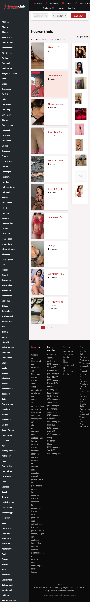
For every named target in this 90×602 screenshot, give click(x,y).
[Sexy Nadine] (80, 51)
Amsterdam (54, 51)
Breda (66, 357)
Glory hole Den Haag (51, 440)
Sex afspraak (83, 370)
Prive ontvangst (83, 425)
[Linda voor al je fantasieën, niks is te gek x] (80, 82)
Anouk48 (51, 431)
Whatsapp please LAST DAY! (62, 160)
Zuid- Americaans (57, 132)
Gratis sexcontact (83, 413)
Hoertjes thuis (83, 405)
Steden (68, 3)
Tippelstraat (83, 409)
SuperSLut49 (52, 377)
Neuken (61, 8)
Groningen (67, 371)
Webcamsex (83, 363)
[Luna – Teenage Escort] (80, 175)
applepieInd (52, 402)
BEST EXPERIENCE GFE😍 (62, 189)
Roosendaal (67, 365)
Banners (70, 590)
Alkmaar (53, 306)
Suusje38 (51, 450)
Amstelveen (54, 136)
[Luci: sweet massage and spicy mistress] (80, 113)
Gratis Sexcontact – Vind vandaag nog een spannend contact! (59, 587)
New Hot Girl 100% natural (61, 47)
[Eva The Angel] (79, 67)
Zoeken (79, 16)
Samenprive (83, 366)
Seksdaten (72, 8)
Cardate (83, 357)
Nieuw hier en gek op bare (61, 104)
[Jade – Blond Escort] (79, 144)
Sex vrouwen (83, 380)
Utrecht (66, 368)
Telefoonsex (83, 360)
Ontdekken (53, 3)
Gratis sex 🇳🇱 (48, 8)
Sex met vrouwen (83, 395)
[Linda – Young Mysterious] (79, 191)
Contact (53, 590)
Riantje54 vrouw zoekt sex (51, 357)
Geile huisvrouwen (83, 390)
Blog (47, 590)
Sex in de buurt (83, 400)
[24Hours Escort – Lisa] (78, 98)
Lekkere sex (82, 375)
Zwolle (52, 79)
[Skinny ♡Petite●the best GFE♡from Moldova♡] (80, 160)
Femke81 (51, 425)
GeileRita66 (52, 396)
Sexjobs (82, 351)
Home (39, 3)
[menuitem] (38, 3)
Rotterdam (54, 249)
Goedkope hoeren (83, 385)
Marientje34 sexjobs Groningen (52, 386)
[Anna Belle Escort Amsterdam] (79, 129)
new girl (52, 245)
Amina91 (51, 418)
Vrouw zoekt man (82, 419)
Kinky (81, 354)
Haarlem (53, 107)
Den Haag (53, 192)
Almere (52, 164)
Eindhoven (67, 374)
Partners (62, 590)
